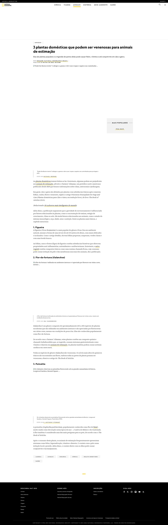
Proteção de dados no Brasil (112, 518)
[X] (128, 492)
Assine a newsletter (9, 1)
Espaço (22, 509)
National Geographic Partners (64, 494)
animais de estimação (44, 184)
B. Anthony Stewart (52, 422)
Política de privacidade (61, 518)
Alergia (38, 456)
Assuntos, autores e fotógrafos (64, 491)
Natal (95, 427)
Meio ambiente (24, 494)
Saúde (38, 461)
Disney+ (163, 1)
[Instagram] (131, 492)
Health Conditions (91, 456)
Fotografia (23, 506)
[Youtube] (139, 492)
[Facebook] (124, 492)
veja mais (120, 129)
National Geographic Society (64, 497)
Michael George (50, 176)
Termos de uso (49, 518)
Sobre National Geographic (77, 518)
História (22, 497)
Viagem (23, 503)
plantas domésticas (43, 181)
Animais (38, 42)
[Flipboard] (135, 492)
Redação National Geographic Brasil (52, 61)
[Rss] (143, 492)
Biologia (63, 456)
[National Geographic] (3, 5)
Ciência (75, 456)
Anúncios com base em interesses (94, 518)
